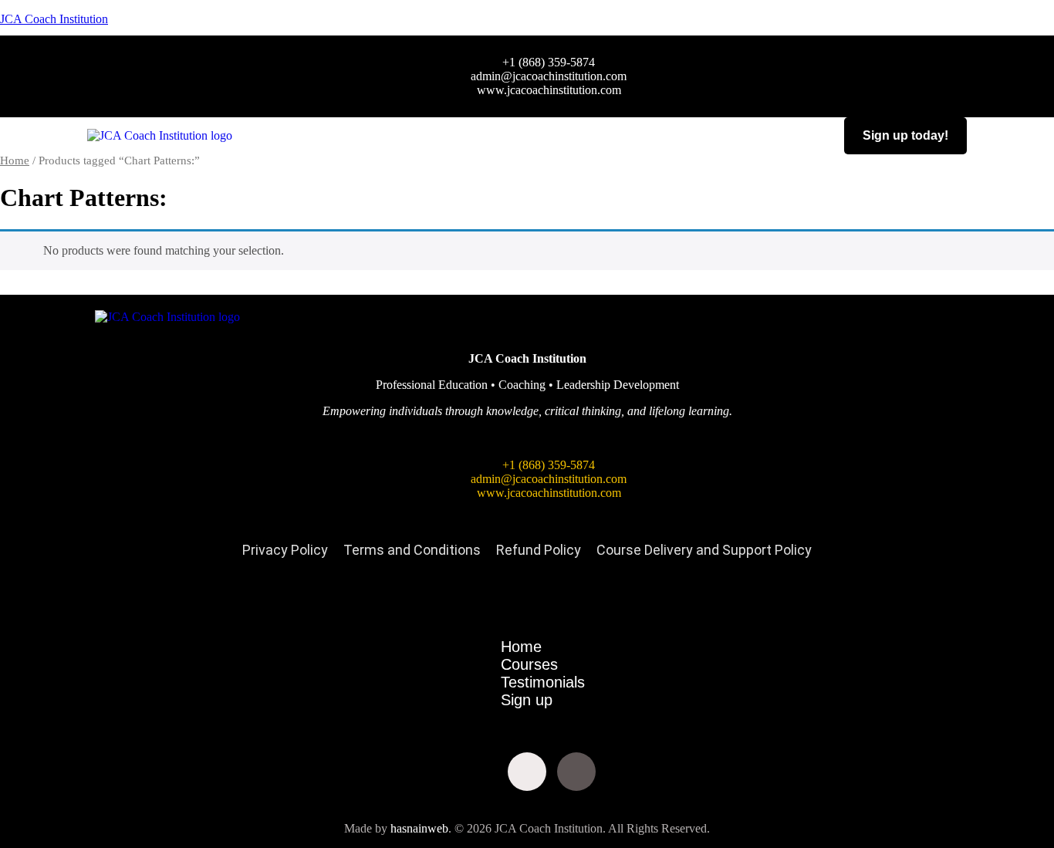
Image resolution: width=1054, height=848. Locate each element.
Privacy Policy (285, 550)
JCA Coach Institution (54, 18)
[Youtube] (477, 771)
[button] (532, 135)
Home (14, 160)
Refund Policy (538, 550)
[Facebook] (379, 771)
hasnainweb (419, 828)
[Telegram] (675, 771)
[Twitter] (428, 771)
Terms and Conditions (412, 550)
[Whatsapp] (625, 771)
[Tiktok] (576, 771)
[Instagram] (527, 771)
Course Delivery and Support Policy (704, 550)
